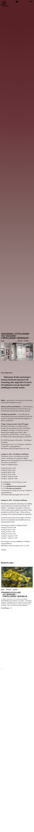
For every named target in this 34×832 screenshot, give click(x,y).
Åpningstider (8, 631)
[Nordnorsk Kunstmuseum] (4, 3)
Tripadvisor (4, 642)
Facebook (4, 638)
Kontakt (6, 633)
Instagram (4, 640)
